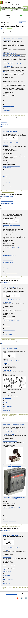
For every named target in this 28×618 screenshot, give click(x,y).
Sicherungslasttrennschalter (8, 516)
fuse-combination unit (6, 33)
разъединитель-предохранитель (10, 287)
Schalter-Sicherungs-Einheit (8, 106)
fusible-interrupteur (7, 370)
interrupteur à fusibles (7, 186)
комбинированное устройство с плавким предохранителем (13, 115)
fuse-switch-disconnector (7, 419)
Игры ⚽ (7, 17)
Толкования (14, 13)
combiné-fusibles (6, 110)
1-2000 (11, 63)
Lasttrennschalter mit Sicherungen (10, 268)
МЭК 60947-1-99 (17, 63)
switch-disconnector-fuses (7, 196)
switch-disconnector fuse (7, 201)
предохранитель (6, 97)
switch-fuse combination (6, 119)
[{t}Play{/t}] (10, 31)
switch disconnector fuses (7, 203)
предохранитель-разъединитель (10, 535)
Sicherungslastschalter (7, 406)
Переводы (7, 15)
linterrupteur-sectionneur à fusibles (10, 272)
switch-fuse (4, 122)
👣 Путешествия (3, 596)
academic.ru (5, 2)
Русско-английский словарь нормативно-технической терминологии (14, 114)
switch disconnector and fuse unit (9, 205)
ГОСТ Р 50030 (6, 53)
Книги (20, 15)
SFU (2, 126)
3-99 (11, 53)
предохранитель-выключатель (10, 348)
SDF (2, 208)
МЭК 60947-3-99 (16, 53)
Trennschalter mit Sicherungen (9, 330)
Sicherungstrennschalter (8, 579)
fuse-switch (4, 343)
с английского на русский (22, 22)
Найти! (25, 8)
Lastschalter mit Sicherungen (9, 182)
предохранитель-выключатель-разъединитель (13, 424)
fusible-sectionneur (7, 557)
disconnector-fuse (5, 282)
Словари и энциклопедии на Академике (11, 4)
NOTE (4, 71)
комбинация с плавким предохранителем (12, 55)
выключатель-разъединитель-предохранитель (13, 212)
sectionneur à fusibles (7, 334)
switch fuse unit (4, 124)
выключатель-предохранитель (10, 131)
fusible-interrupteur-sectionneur (10, 441)
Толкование (3, 28)
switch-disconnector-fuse (7, 198)
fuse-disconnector (5, 530)
